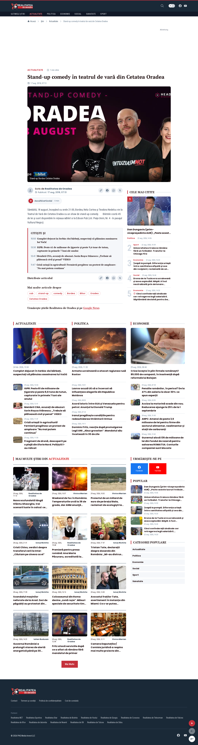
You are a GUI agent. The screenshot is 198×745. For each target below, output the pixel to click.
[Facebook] (180, 6)
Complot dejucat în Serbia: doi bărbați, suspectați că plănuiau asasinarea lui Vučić (77, 240)
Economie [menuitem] (65, 14)
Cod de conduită (71, 701)
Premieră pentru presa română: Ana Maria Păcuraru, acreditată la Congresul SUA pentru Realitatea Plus (66, 556)
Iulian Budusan (41, 639)
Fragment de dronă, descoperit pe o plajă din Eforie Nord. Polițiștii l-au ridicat (45, 444)
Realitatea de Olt (77, 722)
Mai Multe (69, 664)
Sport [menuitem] (103, 14)
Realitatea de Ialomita (38, 722)
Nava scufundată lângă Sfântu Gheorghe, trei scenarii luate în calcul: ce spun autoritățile (29, 506)
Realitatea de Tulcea (95, 722)
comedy (57, 293)
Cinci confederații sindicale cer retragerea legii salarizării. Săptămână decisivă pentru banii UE (151, 298)
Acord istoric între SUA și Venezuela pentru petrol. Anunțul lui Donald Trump (98, 405)
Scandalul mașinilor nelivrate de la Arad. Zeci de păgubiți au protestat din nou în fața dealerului (30, 602)
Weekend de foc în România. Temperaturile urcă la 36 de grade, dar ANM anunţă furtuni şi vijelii (69, 503)
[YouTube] (185, 6)
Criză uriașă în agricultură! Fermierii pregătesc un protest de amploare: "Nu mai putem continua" (76, 266)
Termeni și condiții (28, 701)
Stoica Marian (80, 493)
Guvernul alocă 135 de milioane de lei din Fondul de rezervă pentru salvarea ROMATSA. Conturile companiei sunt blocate (163, 443)
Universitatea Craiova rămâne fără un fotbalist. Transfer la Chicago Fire (150, 251)
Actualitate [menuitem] (36, 14)
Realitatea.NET (17, 718)
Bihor (82, 293)
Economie (138, 260)
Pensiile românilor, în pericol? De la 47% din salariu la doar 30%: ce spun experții (163, 392)
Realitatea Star (51, 718)
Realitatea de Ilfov (18, 722)
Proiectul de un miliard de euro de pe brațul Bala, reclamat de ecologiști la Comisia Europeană (106, 503)
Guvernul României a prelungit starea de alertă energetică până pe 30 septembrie (29, 649)
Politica (131, 238)
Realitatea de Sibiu (114, 722)
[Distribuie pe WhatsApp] (113, 190)
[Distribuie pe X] (120, 190)
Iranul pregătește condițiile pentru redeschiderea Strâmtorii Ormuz (93, 417)
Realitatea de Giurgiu (109, 718)
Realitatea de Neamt (58, 722)
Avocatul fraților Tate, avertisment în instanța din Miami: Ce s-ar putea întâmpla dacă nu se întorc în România (108, 603)
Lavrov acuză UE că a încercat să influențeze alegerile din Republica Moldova (93, 392)
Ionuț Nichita (42, 543)
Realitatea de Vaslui (89, 718)
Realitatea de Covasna (130, 718)
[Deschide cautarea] (162, 6)
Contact (14, 701)
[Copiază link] (100, 190)
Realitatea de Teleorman (153, 718)
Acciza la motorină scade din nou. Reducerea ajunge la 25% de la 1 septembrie (163, 407)
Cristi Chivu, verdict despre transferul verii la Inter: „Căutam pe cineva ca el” (30, 551)
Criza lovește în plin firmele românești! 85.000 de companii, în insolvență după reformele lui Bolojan (155, 374)
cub (31, 293)
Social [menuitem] (78, 14)
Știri (42, 21)
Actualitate (53, 21)
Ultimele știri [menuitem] (18, 14)
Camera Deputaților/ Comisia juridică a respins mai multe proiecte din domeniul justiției (107, 649)
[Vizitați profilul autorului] (30, 190)
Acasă (33, 21)
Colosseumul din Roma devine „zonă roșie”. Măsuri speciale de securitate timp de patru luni (69, 602)
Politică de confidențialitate (50, 701)
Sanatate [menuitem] (91, 14)
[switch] (172, 6)
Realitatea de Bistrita (69, 718)
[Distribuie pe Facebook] (107, 190)
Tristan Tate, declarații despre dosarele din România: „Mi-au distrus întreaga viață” (106, 553)
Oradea (94, 293)
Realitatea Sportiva (34, 718)
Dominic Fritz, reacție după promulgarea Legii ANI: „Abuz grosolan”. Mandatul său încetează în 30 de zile (97, 431)
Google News (91, 308)
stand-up (43, 293)
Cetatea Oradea (38, 298)
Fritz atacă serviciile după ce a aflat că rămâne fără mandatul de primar (68, 649)
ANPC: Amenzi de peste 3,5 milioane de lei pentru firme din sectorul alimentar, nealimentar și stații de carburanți (163, 424)
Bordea (71, 293)
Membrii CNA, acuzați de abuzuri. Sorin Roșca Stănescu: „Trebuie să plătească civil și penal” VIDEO (74, 257)
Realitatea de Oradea (58, 188)
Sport (136, 245)
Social (136, 275)
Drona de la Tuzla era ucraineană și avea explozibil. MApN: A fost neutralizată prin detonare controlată (151, 283)
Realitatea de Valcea (174, 718)
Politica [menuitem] (51, 14)
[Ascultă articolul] (192, 723)
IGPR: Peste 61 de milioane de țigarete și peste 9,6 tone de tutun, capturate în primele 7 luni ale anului (72, 249)
